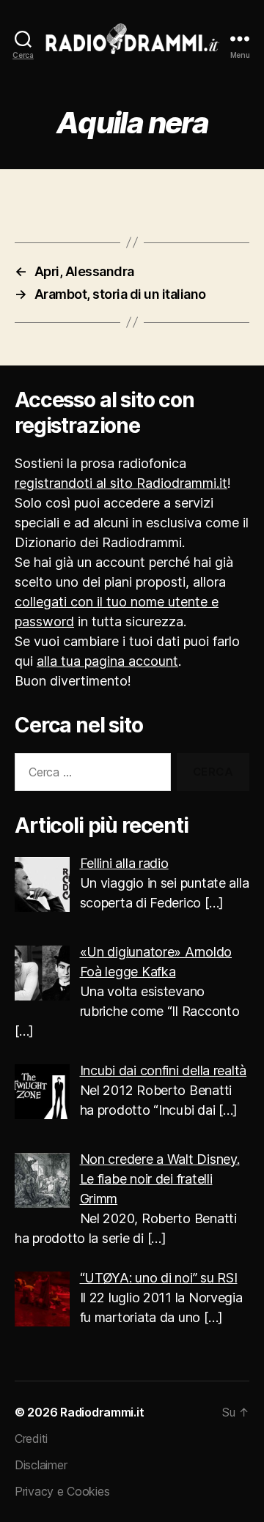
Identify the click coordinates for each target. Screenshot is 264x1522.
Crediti (31, 1438)
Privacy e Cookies (62, 1491)
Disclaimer (41, 1465)
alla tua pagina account (107, 661)
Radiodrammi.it (102, 1412)
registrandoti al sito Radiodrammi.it (121, 483)
